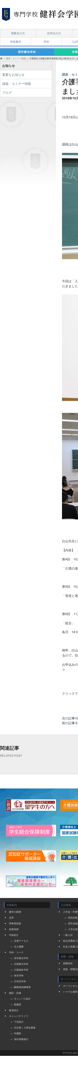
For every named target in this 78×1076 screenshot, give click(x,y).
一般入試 (68, 935)
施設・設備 (15, 992)
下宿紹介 (19, 1021)
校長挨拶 (14, 929)
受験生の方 (18, 33)
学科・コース (16, 952)
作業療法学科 (21, 963)
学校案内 (15, 42)
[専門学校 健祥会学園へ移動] (1, 58)
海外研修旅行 (21, 1039)
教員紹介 (14, 1010)
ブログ (7, 92)
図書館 (17, 1004)
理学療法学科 (27, 52)
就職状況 (68, 963)
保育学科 (19, 975)
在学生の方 (54, 33)
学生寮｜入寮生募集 (25, 1027)
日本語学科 (20, 981)
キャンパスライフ (18, 1016)
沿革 (11, 917)
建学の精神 (15, 911)
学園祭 (17, 1033)
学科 (46, 42)
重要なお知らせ (13, 74)
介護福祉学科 (21, 969)
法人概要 (19, 946)
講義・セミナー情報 (16, 83)
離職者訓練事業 (22, 987)
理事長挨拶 (15, 923)
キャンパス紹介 (22, 998)
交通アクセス (21, 940)
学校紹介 (14, 935)
